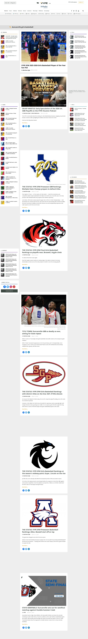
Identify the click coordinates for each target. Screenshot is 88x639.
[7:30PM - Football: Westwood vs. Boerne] (2, 42)
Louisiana (29, 10)
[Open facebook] (71, 11)
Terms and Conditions (78, 91)
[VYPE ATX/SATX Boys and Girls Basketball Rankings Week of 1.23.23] (2, 255)
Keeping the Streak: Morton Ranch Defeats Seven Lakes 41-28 (80, 129)
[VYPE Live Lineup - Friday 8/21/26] (2, 114)
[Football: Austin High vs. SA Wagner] (2, 168)
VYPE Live (16, 13)
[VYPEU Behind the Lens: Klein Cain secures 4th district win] (71, 114)
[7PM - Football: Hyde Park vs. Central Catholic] (2, 119)
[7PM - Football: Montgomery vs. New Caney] (2, 197)
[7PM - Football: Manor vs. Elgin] (2, 56)
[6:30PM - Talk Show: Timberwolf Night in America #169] (2, 187)
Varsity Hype (46, 10)
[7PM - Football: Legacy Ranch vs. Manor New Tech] (2, 143)
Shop (59, 13)
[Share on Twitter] (26, 126)
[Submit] (83, 11)
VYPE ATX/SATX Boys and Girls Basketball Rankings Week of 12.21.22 (11, 265)
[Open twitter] (74, 11)
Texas (10, 10)
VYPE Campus (78, 13)
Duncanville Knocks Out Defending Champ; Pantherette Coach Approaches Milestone (80, 202)
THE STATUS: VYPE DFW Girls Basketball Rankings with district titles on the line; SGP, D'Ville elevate (42, 392)
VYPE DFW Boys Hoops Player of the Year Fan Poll (80, 41)
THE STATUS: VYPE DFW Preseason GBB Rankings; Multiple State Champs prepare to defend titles (41, 188)
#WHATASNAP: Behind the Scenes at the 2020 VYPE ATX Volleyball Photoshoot (81, 187)
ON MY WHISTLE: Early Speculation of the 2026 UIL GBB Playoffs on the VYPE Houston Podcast (42, 109)
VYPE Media (9, 13)
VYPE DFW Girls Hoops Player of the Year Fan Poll (80, 36)
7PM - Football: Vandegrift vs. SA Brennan (11, 51)
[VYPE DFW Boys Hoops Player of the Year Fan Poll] (71, 42)
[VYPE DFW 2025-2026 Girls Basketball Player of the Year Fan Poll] (43, 46)
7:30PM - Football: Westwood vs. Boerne (10, 41)
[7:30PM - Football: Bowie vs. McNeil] (2, 158)
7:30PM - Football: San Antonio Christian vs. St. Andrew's (11, 178)
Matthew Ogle (26, 70)
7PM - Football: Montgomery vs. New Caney (11, 197)
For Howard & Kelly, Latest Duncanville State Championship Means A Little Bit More (80, 192)
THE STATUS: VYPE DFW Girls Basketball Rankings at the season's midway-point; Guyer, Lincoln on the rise (43, 472)
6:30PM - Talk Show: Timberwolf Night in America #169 (10, 188)
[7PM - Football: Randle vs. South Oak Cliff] (2, 47)
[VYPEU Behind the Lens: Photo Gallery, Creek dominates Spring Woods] (71, 124)
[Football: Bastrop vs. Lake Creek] (2, 163)
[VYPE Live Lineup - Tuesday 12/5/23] (71, 109)
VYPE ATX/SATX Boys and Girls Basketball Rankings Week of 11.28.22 (11, 270)
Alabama (15, 10)
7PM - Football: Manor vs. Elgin (11, 56)
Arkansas (20, 10)
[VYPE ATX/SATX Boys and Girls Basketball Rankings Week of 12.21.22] (2, 265)
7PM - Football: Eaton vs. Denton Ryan (11, 172)
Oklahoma (41, 10)
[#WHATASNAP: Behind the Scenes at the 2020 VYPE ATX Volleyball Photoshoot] (71, 187)
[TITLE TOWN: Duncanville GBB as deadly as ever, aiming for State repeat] (43, 309)
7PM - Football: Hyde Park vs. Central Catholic (11, 119)
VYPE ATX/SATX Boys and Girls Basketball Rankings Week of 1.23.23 (11, 255)
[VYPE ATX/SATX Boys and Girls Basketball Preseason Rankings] (2, 275)
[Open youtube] (78, 11)
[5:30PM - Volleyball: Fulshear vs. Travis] (2, 183)
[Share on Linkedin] (29, 126)
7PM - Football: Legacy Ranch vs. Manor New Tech (11, 143)
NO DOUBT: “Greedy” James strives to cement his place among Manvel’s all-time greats (11, 37)
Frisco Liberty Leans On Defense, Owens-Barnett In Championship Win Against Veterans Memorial (81, 197)
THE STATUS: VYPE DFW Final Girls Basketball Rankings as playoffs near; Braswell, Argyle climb (42, 251)
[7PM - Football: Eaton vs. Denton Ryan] (2, 173)
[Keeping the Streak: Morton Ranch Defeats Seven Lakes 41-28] (71, 129)
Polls (54, 13)
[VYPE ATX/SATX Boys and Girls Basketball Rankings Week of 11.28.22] (2, 270)
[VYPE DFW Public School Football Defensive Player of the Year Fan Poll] (71, 47)
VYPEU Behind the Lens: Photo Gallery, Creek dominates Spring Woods (80, 124)
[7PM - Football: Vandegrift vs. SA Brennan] (2, 51)
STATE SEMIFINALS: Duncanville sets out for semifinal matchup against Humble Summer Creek (43, 609)
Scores (70, 13)
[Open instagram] (76, 11)
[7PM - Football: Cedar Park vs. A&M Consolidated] (2, 153)
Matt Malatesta (35, 113)
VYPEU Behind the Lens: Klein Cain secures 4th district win (80, 114)
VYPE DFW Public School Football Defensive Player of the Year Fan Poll (80, 47)
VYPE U (22, 13)
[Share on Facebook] (23, 126)
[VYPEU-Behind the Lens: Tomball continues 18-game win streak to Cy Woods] (71, 119)
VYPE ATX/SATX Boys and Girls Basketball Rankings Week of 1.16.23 (11, 260)
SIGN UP (81, 2)
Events (64, 13)
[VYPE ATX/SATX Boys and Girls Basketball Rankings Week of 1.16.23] (2, 260)
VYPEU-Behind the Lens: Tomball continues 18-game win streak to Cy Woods (81, 119)
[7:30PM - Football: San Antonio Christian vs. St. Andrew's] (2, 178)
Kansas (24, 10)
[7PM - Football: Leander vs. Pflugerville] (2, 148)
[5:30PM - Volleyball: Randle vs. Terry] (2, 109)
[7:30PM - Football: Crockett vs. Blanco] (2, 202)
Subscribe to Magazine (10, 2)
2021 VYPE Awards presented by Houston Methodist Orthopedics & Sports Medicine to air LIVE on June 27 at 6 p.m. (80, 183)
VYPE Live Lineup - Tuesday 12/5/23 (80, 109)
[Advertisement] (44, 19)
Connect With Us (9, 290)
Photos (48, 13)
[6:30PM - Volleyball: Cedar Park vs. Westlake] (2, 192)
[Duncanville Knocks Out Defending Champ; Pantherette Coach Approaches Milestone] (71, 201)
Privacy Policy (71, 91)
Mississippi (35, 10)
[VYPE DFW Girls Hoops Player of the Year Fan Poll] (71, 37)
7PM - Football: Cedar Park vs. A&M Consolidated (11, 153)
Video (28, 13)
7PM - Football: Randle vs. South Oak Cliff (11, 46)
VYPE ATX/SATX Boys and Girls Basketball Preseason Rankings (11, 275)
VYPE (25, 612)
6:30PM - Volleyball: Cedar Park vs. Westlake (11, 192)
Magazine (35, 13)
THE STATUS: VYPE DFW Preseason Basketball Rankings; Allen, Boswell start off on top (40, 531)
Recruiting (42, 13)
